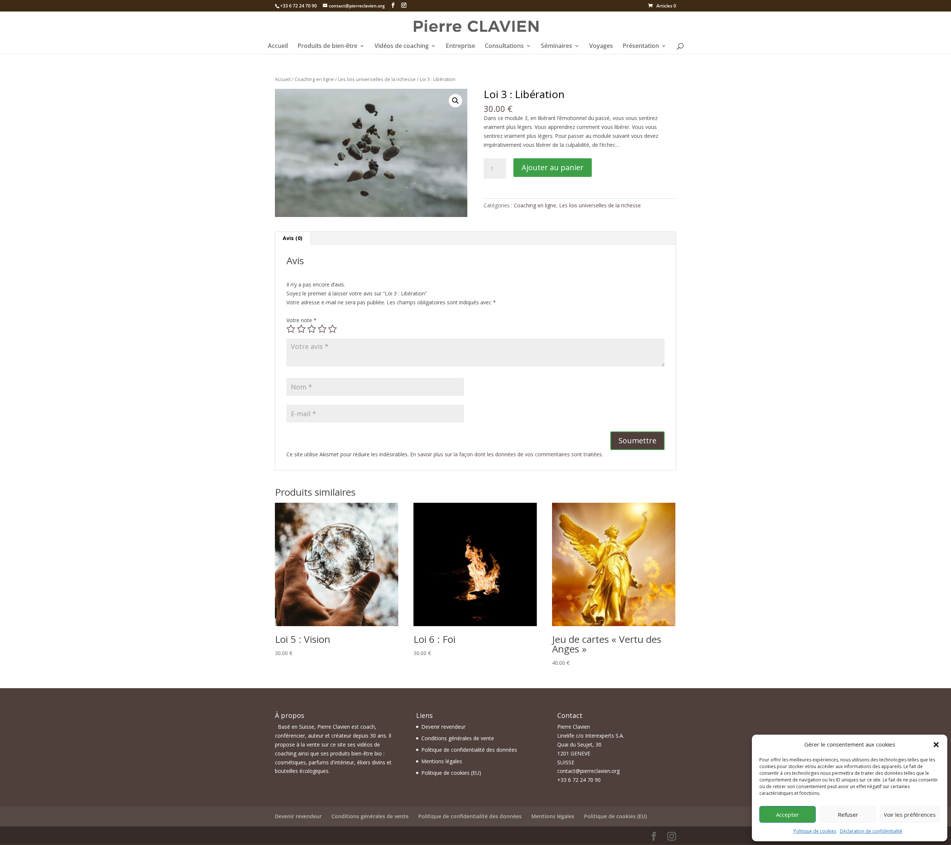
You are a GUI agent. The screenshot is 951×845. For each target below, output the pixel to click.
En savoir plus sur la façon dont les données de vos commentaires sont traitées (506, 454)
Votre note (301, 320)
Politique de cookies (814, 831)
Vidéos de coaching (401, 46)
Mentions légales (441, 761)
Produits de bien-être (327, 46)
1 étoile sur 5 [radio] (290, 328)
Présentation (641, 46)
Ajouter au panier (553, 167)
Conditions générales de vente (457, 738)
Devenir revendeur (443, 726)
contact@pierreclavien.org (588, 770)
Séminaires (556, 46)
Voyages (601, 46)
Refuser (848, 814)
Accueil (278, 46)
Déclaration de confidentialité (871, 831)
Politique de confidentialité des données (469, 749)
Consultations (504, 46)
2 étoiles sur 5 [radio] (301, 328)
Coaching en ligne (314, 79)
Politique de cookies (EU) (451, 772)
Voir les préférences (910, 814)
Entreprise (460, 46)
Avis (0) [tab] (292, 238)
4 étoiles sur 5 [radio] (322, 328)
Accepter (787, 814)
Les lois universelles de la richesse (377, 79)
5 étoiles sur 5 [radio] (332, 328)
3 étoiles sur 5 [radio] (311, 328)
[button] (936, 744)
